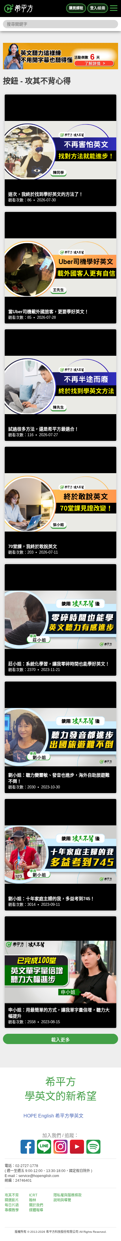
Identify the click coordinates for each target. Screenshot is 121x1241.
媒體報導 (36, 1210)
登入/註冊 (97, 8)
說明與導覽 (62, 1200)
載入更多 (60, 1039)
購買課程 (76, 8)
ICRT (33, 1195)
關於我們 (36, 1205)
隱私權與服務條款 (67, 1195)
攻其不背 (12, 1195)
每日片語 (12, 1205)
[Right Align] (113, 8)
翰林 (32, 1200)
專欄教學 (12, 1210)
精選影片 (12, 1200)
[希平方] (19, 8)
